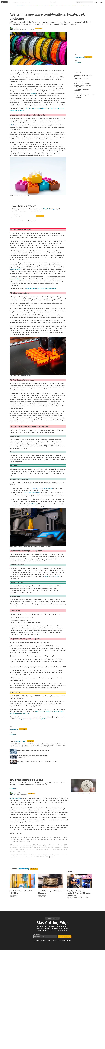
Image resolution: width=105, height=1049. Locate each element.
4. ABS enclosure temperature (82, 83)
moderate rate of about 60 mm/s (43, 488)
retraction (34, 504)
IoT (70, 4)
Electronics (75, 4)
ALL (89, 4)
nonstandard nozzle (16, 279)
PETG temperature (15, 269)
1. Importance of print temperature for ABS (84, 76)
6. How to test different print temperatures (81, 90)
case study (69, 871)
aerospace (84, 4)
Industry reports (14, 2)
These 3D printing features (31, 492)
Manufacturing (20, 4)
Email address (15, 213)
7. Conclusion (77, 92)
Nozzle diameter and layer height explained (41, 288)
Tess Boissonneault (14, 895)
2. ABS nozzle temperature (81, 78)
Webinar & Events (25, 2)
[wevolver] (52, 2)
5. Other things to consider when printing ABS (83, 86)
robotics (57, 4)
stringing (12, 125)
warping (33, 93)
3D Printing (64, 4)
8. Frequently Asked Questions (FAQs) (84, 95)
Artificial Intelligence (32, 4)
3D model (45, 576)
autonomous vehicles (47, 4)
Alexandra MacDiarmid (72, 897)
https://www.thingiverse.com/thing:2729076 (33, 719)
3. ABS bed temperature (80, 81)
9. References (77, 97)
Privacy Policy (32, 220)
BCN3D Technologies (84, 897)
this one (56, 576)
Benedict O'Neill (18, 28)
